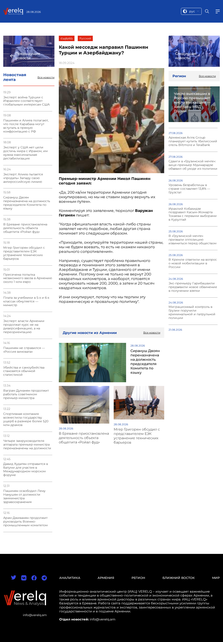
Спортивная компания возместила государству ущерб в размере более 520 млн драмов (25, 419)
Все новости (45, 77)
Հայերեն (67, 38)
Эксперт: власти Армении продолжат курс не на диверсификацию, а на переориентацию (23, 326)
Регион (138, 578)
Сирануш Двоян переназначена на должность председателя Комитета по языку (26, 203)
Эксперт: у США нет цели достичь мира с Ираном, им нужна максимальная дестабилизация (25, 153)
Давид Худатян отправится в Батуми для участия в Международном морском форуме (25, 469)
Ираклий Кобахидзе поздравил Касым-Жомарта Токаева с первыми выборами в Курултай (193, 214)
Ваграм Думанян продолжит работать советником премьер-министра (26, 394)
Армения (106, 578)
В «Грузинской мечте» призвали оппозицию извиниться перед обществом (192, 239)
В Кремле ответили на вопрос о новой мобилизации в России (193, 263)
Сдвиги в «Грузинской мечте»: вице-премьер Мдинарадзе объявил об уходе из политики (193, 165)
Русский (85, 38)
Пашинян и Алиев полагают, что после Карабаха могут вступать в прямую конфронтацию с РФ (26, 126)
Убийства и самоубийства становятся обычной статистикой (23, 371)
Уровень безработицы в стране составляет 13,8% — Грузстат (189, 188)
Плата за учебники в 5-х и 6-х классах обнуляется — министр (26, 301)
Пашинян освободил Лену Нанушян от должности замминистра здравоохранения (24, 496)
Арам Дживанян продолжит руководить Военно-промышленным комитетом (25, 521)
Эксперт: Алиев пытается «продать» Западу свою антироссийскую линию (23, 178)
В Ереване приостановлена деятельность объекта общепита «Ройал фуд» (25, 228)
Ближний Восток (178, 578)
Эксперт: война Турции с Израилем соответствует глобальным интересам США (26, 101)
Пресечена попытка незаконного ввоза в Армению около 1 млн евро (27, 278)
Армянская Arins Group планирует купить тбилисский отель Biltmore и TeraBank (193, 141)
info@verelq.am (35, 615)
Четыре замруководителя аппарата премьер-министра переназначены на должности (27, 444)
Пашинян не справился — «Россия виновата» (24, 350)
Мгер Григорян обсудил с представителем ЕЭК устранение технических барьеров (24, 253)
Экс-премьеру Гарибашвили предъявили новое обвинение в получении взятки (193, 287)
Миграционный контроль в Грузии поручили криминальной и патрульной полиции (192, 312)
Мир (216, 578)
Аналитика (69, 578)
